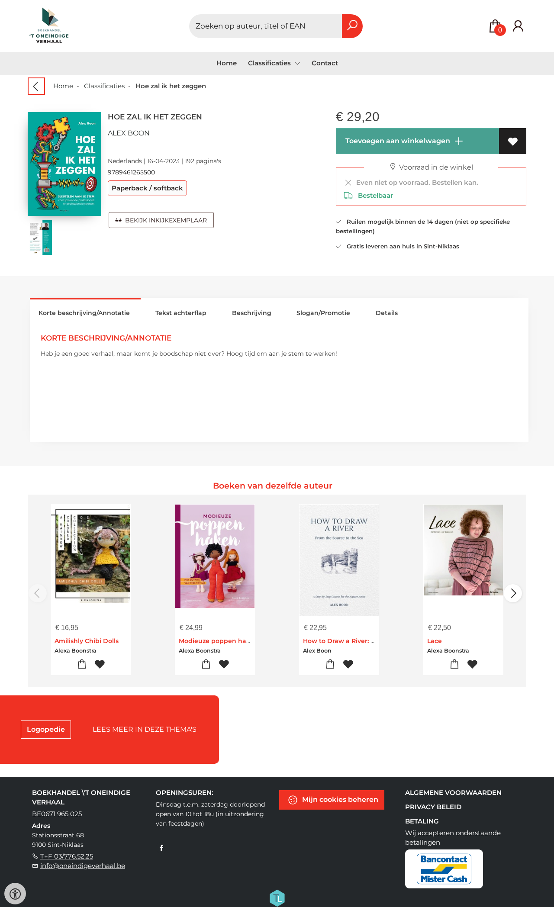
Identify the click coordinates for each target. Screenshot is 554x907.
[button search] (352, 26)
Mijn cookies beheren (339, 799)
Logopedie (46, 729)
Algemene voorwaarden (453, 792)
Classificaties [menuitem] (270, 63)
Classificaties (104, 86)
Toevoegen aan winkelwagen (397, 141)
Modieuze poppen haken (218, 641)
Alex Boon (129, 133)
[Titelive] (277, 897)
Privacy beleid (433, 807)
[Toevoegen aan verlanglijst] (512, 141)
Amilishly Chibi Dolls (87, 641)
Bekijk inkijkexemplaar (164, 220)
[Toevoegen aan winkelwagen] (82, 664)
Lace (434, 641)
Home (226, 63)
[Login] (518, 26)
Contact (325, 63)
